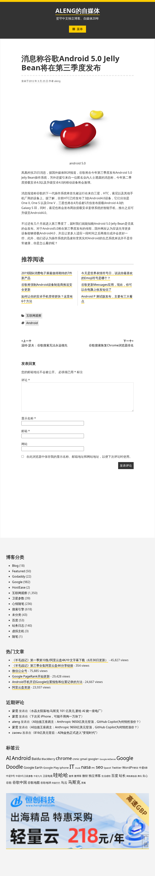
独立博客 (95, 776)
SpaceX (107, 767)
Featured (18, 571)
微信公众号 (19, 671)
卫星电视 (48, 776)
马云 (64, 782)
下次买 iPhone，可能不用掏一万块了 (56, 716)
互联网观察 (33, 315)
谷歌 (9, 782)
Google (17, 582)
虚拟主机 (18, 631)
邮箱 (25, 431)
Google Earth (33, 767)
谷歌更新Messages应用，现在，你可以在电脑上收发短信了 (106, 287)
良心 (145, 776)
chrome (64, 758)
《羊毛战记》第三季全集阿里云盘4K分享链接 (42, 665)
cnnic (76, 759)
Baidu (36, 758)
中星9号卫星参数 (24, 776)
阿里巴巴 (56, 782)
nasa (86, 767)
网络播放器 (131, 776)
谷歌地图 (34, 782)
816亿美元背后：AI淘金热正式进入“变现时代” (65, 733)
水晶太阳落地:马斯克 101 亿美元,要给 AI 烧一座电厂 (66, 711)
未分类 (16, 615)
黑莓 (83, 782)
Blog (15, 566)
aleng (57, 81)
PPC (93, 768)
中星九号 (38, 776)
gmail (83, 759)
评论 (25, 380)
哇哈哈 (60, 775)
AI (8, 757)
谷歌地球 (45, 782)
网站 (24, 444)
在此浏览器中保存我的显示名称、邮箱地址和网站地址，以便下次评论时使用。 (79, 456)
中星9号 (10, 776)
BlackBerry (48, 759)
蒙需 (15, 711)
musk (77, 767)
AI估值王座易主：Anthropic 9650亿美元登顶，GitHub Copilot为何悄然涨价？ (86, 722)
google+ (93, 759)
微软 (85, 776)
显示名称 (28, 418)
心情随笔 (18, 604)
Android (32, 323)
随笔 (15, 636)
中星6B (143, 767)
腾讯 (140, 776)
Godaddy (18, 576)
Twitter (117, 767)
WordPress (130, 767)
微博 (71, 775)
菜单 (80, 29)
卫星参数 (18, 598)
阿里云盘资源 (21, 687)
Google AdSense (108, 759)
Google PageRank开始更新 (31, 676)
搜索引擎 (18, 609)
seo (99, 767)
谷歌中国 (19, 782)
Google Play (51, 767)
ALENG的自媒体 (77, 10)
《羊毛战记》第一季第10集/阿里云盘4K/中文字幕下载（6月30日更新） (60, 660)
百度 (15, 620)
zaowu (17, 733)
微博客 (77, 776)
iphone (64, 767)
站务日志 (18, 625)
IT (71, 766)
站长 (122, 775)
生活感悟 (106, 776)
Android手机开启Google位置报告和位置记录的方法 (47, 682)
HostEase (19, 587)
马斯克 (74, 782)
